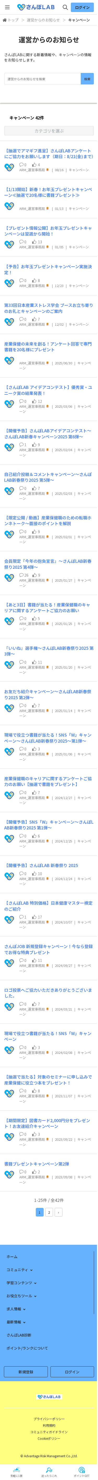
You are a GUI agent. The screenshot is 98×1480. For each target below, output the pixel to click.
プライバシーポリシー (49, 1418)
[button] (49, 130)
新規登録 (26, 1371)
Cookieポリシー (49, 1438)
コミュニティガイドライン (49, 1432)
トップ (13, 19)
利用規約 (49, 1425)
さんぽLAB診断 (19, 1335)
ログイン (82, 7)
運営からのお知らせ (43, 19)
